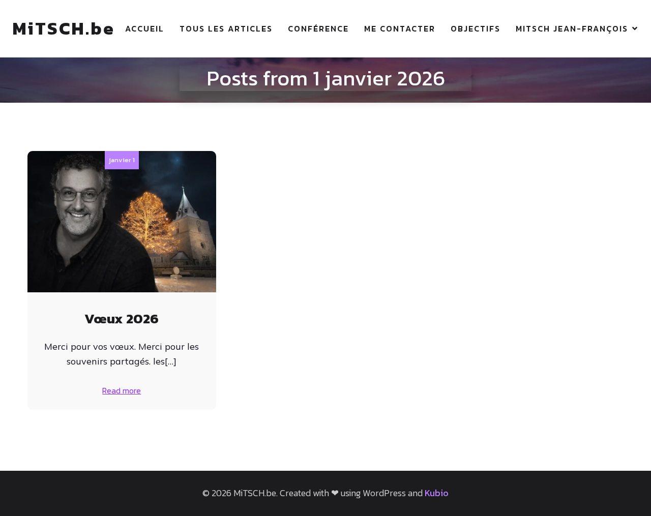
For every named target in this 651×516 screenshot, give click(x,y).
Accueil (144, 28)
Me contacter (399, 28)
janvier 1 (122, 160)
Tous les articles (226, 28)
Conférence (318, 28)
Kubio (437, 493)
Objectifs (475, 28)
